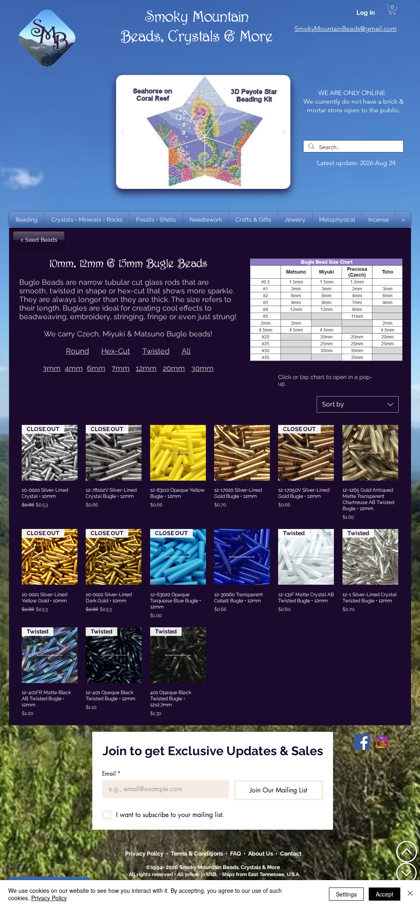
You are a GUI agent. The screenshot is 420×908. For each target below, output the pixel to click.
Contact (290, 853)
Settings (346, 894)
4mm (74, 368)
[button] (87, 219)
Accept (384, 894)
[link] (392, 10)
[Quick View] (178, 453)
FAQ (235, 853)
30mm (202, 368)
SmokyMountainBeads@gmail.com (345, 28)
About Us (262, 853)
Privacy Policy (145, 853)
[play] (271, 82)
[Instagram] (382, 742)
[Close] (410, 894)
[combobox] (358, 404)
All (186, 351)
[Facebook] (362, 742)
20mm (174, 368)
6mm (96, 368)
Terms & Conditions (198, 853)
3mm (52, 368)
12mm (146, 368)
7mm (121, 368)
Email (111, 773)
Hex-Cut (115, 351)
